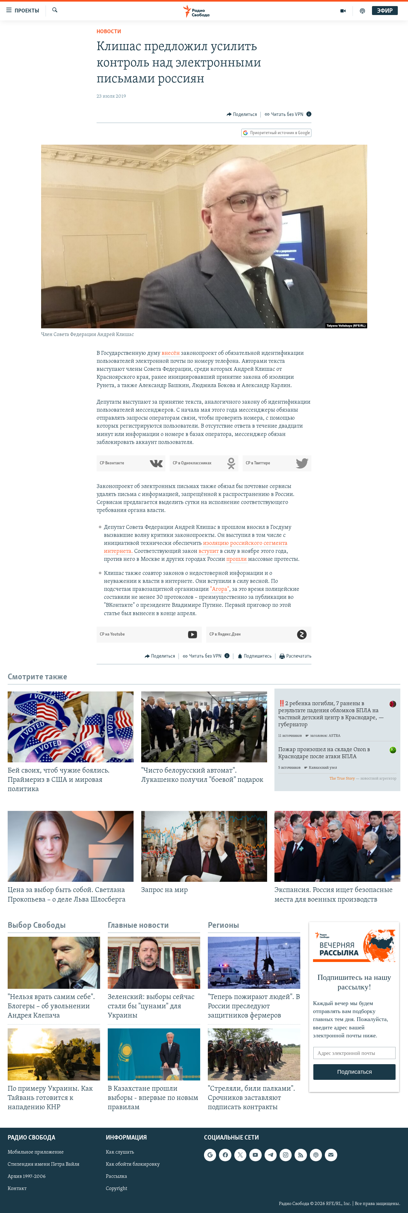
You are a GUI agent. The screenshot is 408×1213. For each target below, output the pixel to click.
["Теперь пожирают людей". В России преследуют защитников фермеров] (254, 963)
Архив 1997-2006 (27, 1176)
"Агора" (219, 589)
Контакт (17, 1188)
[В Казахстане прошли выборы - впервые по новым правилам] (154, 1054)
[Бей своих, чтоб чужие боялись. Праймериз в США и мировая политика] (71, 726)
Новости (109, 32)
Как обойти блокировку (133, 1164)
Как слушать (120, 1152)
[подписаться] (331, 1155)
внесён (171, 353)
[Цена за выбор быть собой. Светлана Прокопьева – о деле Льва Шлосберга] (71, 846)
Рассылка (116, 1176)
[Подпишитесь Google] (210, 1155)
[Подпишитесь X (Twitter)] (240, 1155)
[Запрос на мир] (204, 846)
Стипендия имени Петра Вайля (43, 1164)
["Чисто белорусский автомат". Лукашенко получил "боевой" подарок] (204, 726)
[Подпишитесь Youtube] (255, 1155)
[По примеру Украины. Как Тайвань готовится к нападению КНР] (54, 1054)
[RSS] (301, 1155)
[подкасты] (362, 11)
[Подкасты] (316, 1155)
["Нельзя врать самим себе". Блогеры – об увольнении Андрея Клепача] (54, 963)
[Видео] (343, 11)
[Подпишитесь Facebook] (225, 1155)
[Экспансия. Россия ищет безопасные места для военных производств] (337, 846)
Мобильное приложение (36, 1152)
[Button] (242, 115)
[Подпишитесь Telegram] (271, 1155)
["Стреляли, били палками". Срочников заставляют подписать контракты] (254, 1054)
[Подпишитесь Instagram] (286, 1155)
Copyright (116, 1188)
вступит (209, 551)
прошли (237, 559)
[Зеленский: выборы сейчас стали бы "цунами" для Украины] (154, 963)
